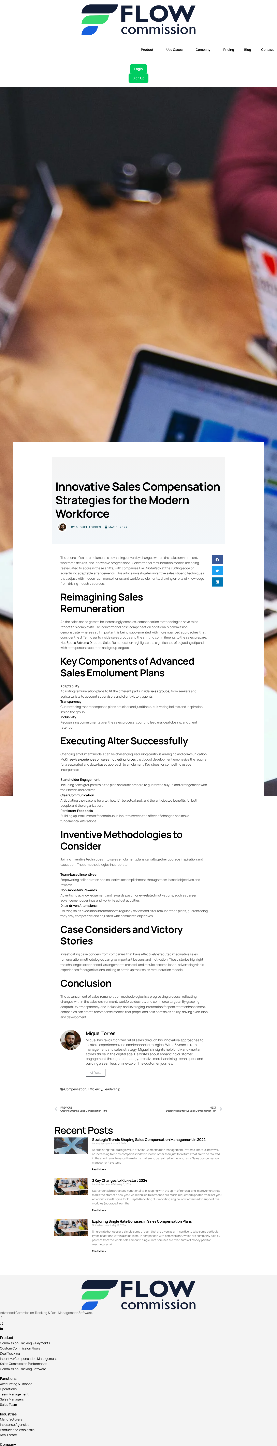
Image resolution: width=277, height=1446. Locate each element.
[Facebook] (138, 1318)
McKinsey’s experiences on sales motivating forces (98, 759)
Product (147, 49)
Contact (267, 49)
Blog (247, 49)
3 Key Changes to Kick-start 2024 (119, 1180)
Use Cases (174, 49)
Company (202, 49)
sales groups (159, 691)
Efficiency (95, 1089)
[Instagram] (138, 1323)
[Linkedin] (138, 1328)
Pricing (228, 49)
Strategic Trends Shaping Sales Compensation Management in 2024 (149, 1139)
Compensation (75, 1089)
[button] (217, 559)
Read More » (99, 1169)
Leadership (112, 1089)
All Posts (95, 1072)
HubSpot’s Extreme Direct (79, 642)
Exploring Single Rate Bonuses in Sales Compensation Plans (142, 1221)
